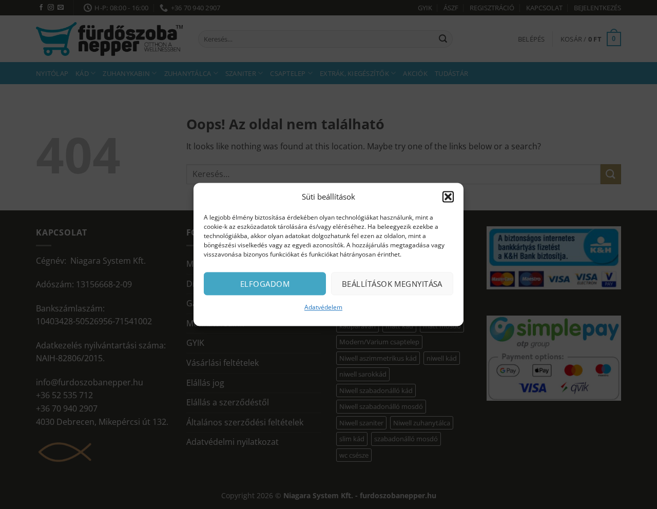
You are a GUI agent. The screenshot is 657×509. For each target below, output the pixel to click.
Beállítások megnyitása (392, 284)
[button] (448, 196)
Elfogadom (264, 284)
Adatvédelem (323, 307)
